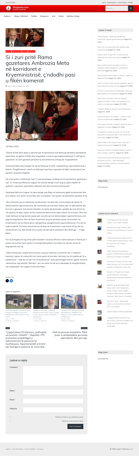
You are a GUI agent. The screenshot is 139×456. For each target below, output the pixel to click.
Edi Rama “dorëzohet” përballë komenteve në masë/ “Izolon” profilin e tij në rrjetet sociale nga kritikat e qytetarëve (46, 313)
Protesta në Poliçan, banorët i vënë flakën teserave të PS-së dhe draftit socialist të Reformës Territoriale (120, 264)
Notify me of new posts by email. (72, 421)
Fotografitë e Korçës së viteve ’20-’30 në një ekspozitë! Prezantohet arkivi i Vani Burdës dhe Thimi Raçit (114, 135)
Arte (53, 16)
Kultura (7, 16)
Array (131, 449)
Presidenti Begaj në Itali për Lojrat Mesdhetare (114, 109)
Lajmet (104, 2)
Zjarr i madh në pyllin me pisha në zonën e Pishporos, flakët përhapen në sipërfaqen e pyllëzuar (112, 68)
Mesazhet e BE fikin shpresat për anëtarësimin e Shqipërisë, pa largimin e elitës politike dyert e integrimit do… (72, 313)
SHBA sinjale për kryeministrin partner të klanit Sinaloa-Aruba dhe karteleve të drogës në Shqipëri (119, 254)
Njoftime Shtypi (73, 16)
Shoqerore (44, 16)
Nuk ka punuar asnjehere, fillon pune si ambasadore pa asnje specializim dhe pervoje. (70, 335)
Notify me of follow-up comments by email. (69, 417)
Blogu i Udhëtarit (21, 16)
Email (13, 399)
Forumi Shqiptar (122, 2)
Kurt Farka (11, 86)
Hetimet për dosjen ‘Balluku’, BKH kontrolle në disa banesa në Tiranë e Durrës (120, 230)
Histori (61, 16)
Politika (34, 16)
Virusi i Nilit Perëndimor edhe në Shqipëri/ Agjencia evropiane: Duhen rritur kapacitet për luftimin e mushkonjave (113, 101)
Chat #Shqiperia (111, 2)
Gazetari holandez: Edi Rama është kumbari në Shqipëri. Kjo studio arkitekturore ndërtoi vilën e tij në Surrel (18, 313)
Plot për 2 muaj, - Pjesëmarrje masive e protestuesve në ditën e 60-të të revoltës (119, 304)
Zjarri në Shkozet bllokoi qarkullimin (119, 312)
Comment (14, 367)
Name (13, 390)
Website (13, 408)
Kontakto (130, 2)
